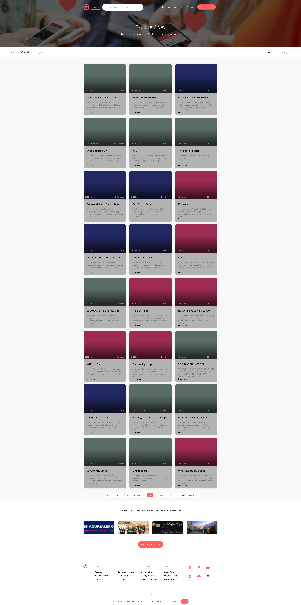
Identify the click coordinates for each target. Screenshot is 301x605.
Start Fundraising (206, 7)
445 (167, 495)
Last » (191, 495)
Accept (185, 601)
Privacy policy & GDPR (126, 575)
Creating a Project (148, 575)
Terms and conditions (126, 572)
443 (156, 495)
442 (150, 495)
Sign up (190, 7)
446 (173, 495)
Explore (96, 7)
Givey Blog (99, 579)
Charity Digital (169, 572)
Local (294, 52)
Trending (282, 52)
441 (144, 495)
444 (161, 495)
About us (98, 572)
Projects (40, 52)
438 (127, 495)
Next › (184, 495)
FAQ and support (101, 575)
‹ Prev (117, 495)
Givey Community (170, 575)
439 (133, 495)
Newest (268, 52)
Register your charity (150, 544)
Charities (26, 52)
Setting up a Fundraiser (149, 579)
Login (182, 7)
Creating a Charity (147, 572)
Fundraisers (10, 52)
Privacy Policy (175, 601)
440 (138, 495)
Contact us (122, 579)
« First (109, 495)
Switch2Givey (169, 579)
